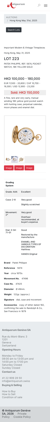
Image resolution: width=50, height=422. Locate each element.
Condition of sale (12, 397)
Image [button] (9, 168)
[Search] (39, 5)
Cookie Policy (22, 416)
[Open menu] (45, 5)
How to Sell (8, 394)
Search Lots (14, 29)
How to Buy (9, 391)
